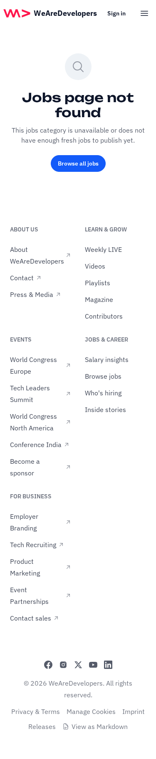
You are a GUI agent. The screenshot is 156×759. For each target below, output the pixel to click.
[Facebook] (48, 665)
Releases (42, 726)
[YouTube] (93, 665)
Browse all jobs (78, 163)
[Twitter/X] (78, 665)
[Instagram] (63, 665)
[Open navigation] (144, 13)
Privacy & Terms (35, 711)
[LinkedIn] (108, 665)
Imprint (133, 711)
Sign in (116, 13)
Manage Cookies (91, 711)
